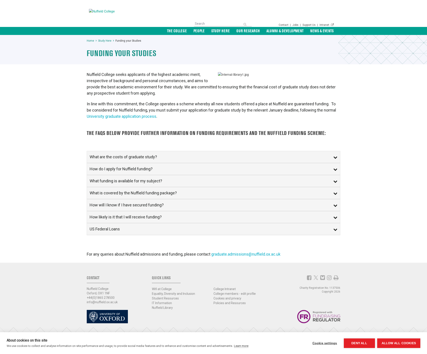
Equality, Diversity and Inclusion (173, 293)
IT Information (162, 303)
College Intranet (225, 289)
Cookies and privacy (227, 298)
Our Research (248, 30)
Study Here (220, 30)
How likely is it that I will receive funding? (126, 217)
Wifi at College (162, 289)
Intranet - (325, 24)
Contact (284, 24)
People (199, 30)
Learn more (241, 346)
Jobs (295, 24)
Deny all (359, 343)
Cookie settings (324, 343)
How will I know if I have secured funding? (127, 205)
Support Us (309, 24)
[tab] (213, 157)
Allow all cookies (399, 343)
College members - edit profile (235, 293)
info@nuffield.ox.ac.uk (102, 302)
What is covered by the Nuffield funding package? (133, 193)
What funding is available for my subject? (126, 181)
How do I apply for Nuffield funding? (121, 169)
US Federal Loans (105, 229)
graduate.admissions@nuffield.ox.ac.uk (245, 254)
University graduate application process (121, 116)
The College (177, 30)
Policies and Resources (230, 303)
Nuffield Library (162, 307)
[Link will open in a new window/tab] (309, 277)
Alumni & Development (285, 30)
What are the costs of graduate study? (123, 157)
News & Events (322, 30)
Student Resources (165, 298)
